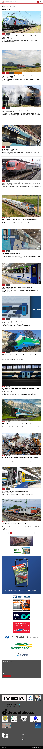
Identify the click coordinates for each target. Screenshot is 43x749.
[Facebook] (38, 747)
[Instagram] (40, 747)
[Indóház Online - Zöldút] (13, 1)
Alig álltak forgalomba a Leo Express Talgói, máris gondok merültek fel (20, 219)
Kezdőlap (4, 6)
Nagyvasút (8, 33)
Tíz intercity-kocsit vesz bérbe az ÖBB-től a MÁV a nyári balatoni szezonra (21, 183)
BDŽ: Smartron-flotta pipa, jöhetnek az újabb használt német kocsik (19, 355)
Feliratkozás (6, 676)
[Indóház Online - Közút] (10, 1)
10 (29, 533)
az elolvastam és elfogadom (18, 673)
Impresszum (25, 737)
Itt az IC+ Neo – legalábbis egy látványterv (13, 321)
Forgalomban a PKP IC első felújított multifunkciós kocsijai (17, 287)
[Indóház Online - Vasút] (6, 1)
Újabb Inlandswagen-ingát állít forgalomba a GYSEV (15, 523)
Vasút (4, 33)
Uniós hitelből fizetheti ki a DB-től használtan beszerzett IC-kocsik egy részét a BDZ (20, 36)
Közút (7, 72)
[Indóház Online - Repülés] (8, 1)
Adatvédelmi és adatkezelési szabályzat (31, 736)
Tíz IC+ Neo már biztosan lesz (9, 149)
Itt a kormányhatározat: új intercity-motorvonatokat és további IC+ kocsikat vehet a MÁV (21, 389)
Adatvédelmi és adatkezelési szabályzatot (13, 673)
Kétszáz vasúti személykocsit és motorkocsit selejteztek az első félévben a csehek (21, 458)
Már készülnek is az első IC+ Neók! (11, 253)
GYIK (23, 739)
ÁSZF (23, 734)
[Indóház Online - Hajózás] (15, 1)
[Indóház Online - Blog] (11, 1)
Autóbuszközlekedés (18, 72)
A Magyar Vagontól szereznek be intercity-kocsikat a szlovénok (18, 423)
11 (31, 533)
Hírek (8, 6)
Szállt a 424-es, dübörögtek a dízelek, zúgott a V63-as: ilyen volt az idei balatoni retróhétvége (20, 75)
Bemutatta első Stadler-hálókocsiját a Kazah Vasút (15, 491)
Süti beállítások (35, 747)
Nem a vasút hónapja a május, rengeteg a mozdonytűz (16, 110)
